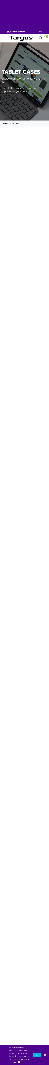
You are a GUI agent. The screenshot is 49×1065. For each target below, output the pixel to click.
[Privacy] (19, 1062)
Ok (37, 1055)
